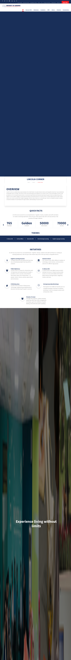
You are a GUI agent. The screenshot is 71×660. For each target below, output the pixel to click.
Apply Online (65, 2)
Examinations (66, 10)
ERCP (39, 2)
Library (53, 10)
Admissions (36, 10)
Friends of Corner (30, 297)
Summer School (46, 258)
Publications (53, 2)
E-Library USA (46, 269)
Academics (43, 10)
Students (59, 10)
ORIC (48, 10)
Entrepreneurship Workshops (51, 284)
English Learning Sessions (18, 258)
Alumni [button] (58, 2)
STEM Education (15, 284)
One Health (20, 2)
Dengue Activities (47, 2)
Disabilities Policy (33, 2)
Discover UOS (29, 10)
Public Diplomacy (15, 269)
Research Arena (26, 2)
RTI (41, 2)
